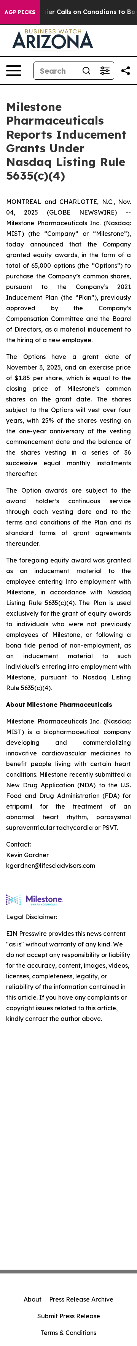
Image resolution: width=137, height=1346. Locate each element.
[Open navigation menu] (13, 70)
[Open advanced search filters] (105, 70)
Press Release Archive (81, 1299)
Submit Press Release (68, 1316)
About (32, 1299)
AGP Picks (20, 12)
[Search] (86, 70)
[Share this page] (125, 70)
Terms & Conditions (68, 1333)
